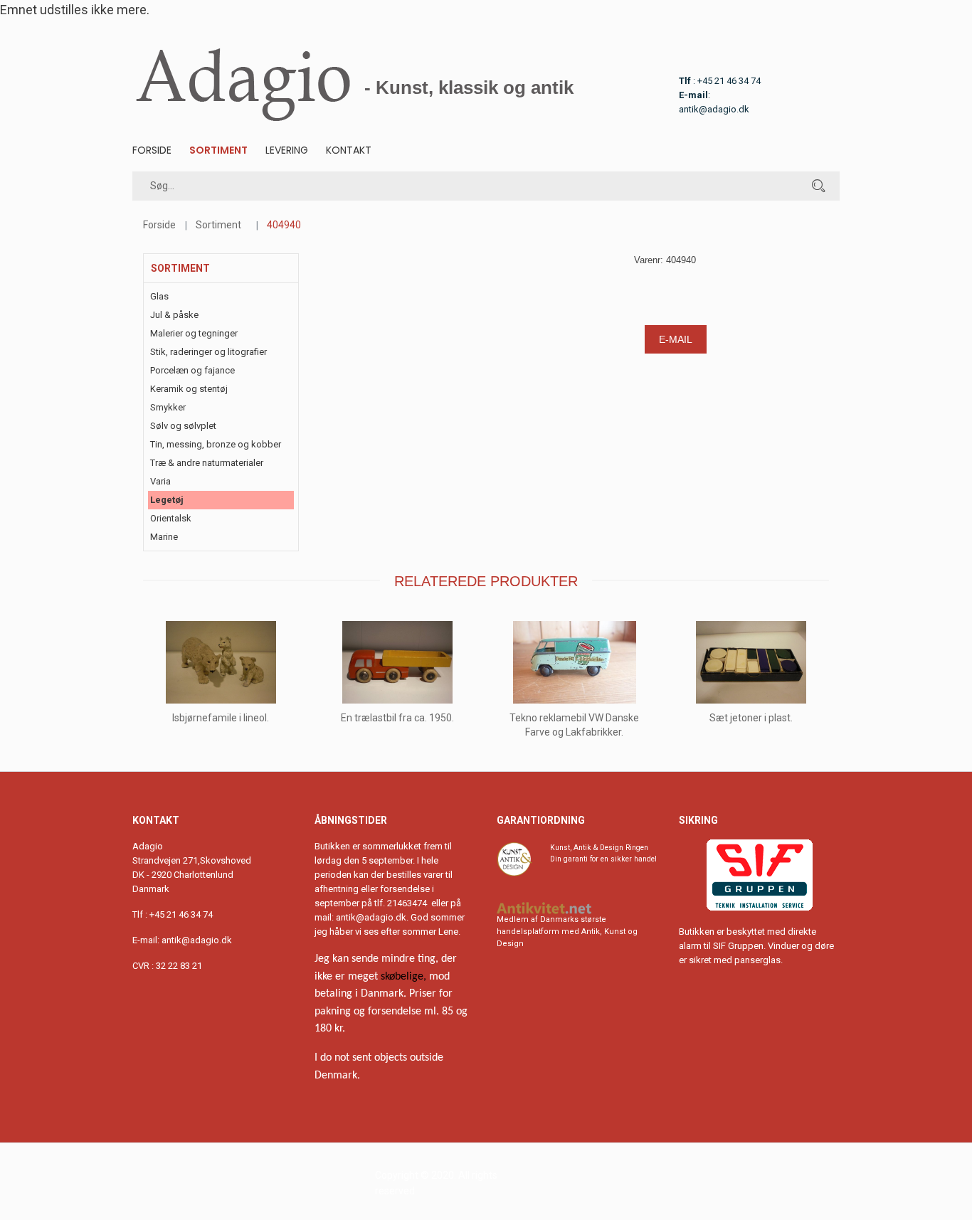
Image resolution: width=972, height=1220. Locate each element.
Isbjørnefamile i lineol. (220, 717)
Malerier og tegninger (194, 333)
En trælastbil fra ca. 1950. (397, 717)
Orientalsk (170, 518)
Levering (286, 150)
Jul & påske (174, 314)
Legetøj (167, 499)
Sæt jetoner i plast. (751, 717)
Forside (151, 150)
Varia (160, 481)
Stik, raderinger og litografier (208, 351)
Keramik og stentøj (189, 388)
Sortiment (218, 150)
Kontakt (348, 150)
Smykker (168, 407)
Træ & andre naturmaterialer (206, 462)
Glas (159, 296)
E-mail (675, 339)
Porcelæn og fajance (192, 370)
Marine (164, 536)
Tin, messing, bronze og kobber (215, 444)
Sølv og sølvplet (183, 425)
